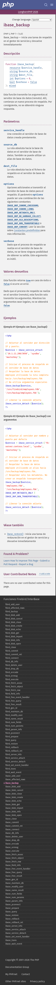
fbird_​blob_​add (12, 615)
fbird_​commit (11, 651)
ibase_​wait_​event (13, 944)
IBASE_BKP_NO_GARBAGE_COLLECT (24, 216)
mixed (12, 85)
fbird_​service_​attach (15, 758)
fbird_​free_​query (13, 701)
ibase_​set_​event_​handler (17, 936)
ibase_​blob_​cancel (14, 790)
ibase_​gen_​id (11, 879)
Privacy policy (37, 981)
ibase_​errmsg (11, 847)
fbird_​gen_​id (11, 708)
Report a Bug (26, 564)
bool (12, 82)
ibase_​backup (12, 783)
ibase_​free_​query (13, 872)
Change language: (21, 19)
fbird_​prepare (11, 736)
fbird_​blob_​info (12, 640)
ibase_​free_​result (13, 876)
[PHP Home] (8, 5)
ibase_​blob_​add (12, 786)
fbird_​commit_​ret (13, 654)
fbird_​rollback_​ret (13, 751)
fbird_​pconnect (12, 733)
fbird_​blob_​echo (13, 629)
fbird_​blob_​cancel (13, 618)
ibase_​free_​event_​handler (17, 869)
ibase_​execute (12, 851)
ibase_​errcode (12, 844)
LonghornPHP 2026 (28, 11)
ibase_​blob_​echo (13, 801)
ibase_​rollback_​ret (14, 922)
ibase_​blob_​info (13, 811)
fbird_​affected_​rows (14, 608)
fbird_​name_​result (14, 719)
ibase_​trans (11, 940)
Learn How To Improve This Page (21, 560)
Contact (26, 974)
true (28, 280)
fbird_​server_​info (13, 754)
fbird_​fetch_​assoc (13, 683)
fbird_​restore (11, 744)
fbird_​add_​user (12, 604)
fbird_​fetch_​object (14, 686)
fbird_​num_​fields (13, 722)
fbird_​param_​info (13, 729)
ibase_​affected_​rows (15, 779)
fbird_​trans (10, 769)
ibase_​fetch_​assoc (14, 854)
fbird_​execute (12, 679)
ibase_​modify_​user (14, 886)
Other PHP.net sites (15, 981)
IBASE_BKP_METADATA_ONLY (21, 212)
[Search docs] (46, 5)
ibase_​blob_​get (12, 804)
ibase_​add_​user (12, 776)
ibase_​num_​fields (13, 894)
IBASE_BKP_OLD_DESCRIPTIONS (22, 220)
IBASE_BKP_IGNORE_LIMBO (20, 209)
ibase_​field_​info (13, 865)
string (14, 71)
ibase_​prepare (12, 908)
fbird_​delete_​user (13, 665)
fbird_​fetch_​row (12, 690)
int (12, 78)
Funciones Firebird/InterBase (22, 599)
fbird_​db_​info (11, 661)
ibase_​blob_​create (14, 797)
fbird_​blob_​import (13, 636)
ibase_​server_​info (13, 926)
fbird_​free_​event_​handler (17, 697)
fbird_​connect (12, 658)
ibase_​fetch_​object (14, 858)
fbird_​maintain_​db (14, 711)
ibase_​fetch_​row (13, 861)
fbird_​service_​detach (15, 761)
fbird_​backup (11, 611)
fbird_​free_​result (13, 704)
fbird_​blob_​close (13, 622)
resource (15, 67)
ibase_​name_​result (14, 890)
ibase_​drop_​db (12, 840)
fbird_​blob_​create (13, 626)
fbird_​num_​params (14, 726)
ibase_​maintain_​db (14, 883)
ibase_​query (11, 911)
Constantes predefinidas (27, 230)
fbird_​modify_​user (14, 715)
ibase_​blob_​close (13, 794)
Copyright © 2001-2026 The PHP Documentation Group (22, 963)
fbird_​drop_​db (12, 668)
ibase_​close (11, 819)
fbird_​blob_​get (12, 633)
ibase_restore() (15, 534)
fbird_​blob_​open (13, 643)
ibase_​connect (12, 829)
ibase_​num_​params (14, 897)
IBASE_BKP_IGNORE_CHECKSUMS (22, 205)
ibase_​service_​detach (15, 933)
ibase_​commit (12, 822)
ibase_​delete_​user (14, 836)
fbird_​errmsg (11, 676)
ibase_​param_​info (14, 901)
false (33, 82)
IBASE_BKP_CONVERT (17, 227)
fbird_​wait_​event (13, 772)
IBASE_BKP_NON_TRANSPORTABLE (23, 223)
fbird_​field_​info (12, 693)
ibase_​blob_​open (13, 815)
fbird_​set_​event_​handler (17, 765)
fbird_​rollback (12, 747)
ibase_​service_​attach (15, 929)
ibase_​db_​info (12, 833)
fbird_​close (10, 647)
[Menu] (52, 5)
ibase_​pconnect (12, 904)
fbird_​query (10, 740)
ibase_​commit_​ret (14, 826)
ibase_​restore (12, 915)
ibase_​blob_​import (14, 808)
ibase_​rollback (12, 919)
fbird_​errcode (11, 672)
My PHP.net (11, 974)
